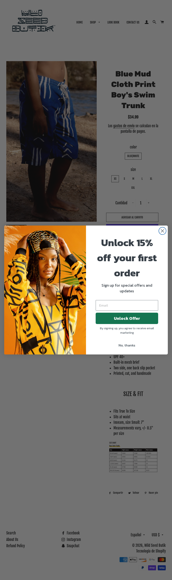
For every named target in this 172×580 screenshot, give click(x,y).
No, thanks (127, 345)
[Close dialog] (162, 231)
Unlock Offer (127, 318)
